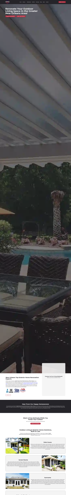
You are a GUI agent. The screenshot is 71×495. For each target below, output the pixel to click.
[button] (24, 2)
